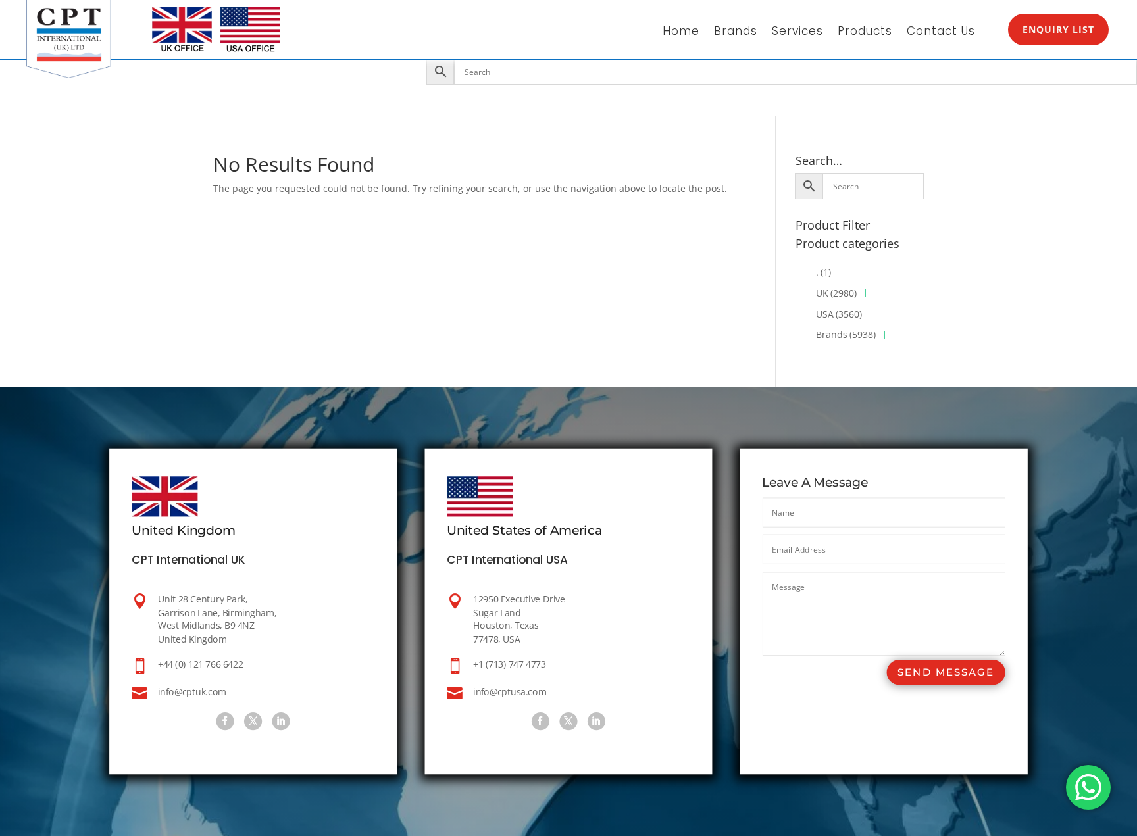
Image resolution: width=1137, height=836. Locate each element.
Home (681, 32)
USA (839, 314)
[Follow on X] (253, 721)
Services (797, 32)
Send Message (945, 672)
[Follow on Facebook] (225, 721)
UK (836, 293)
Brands (735, 32)
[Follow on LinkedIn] (281, 721)
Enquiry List (1058, 29)
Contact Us (941, 32)
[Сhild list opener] (865, 293)
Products (865, 32)
